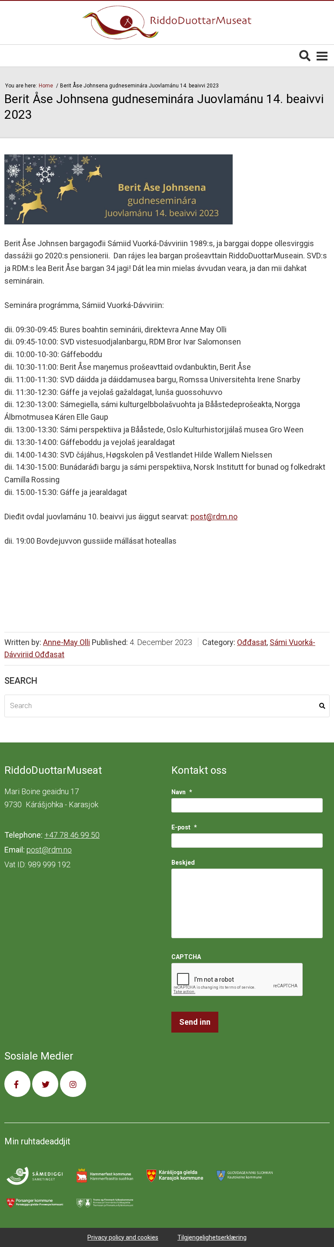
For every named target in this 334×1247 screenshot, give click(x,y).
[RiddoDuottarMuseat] (167, 22)
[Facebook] (17, 1084)
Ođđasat (252, 642)
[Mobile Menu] (322, 56)
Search (322, 706)
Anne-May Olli (66, 642)
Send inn (194, 1021)
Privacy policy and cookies (122, 1237)
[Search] (305, 56)
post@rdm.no (213, 516)
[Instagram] (73, 1084)
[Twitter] (45, 1084)
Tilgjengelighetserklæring (212, 1237)
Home (46, 86)
